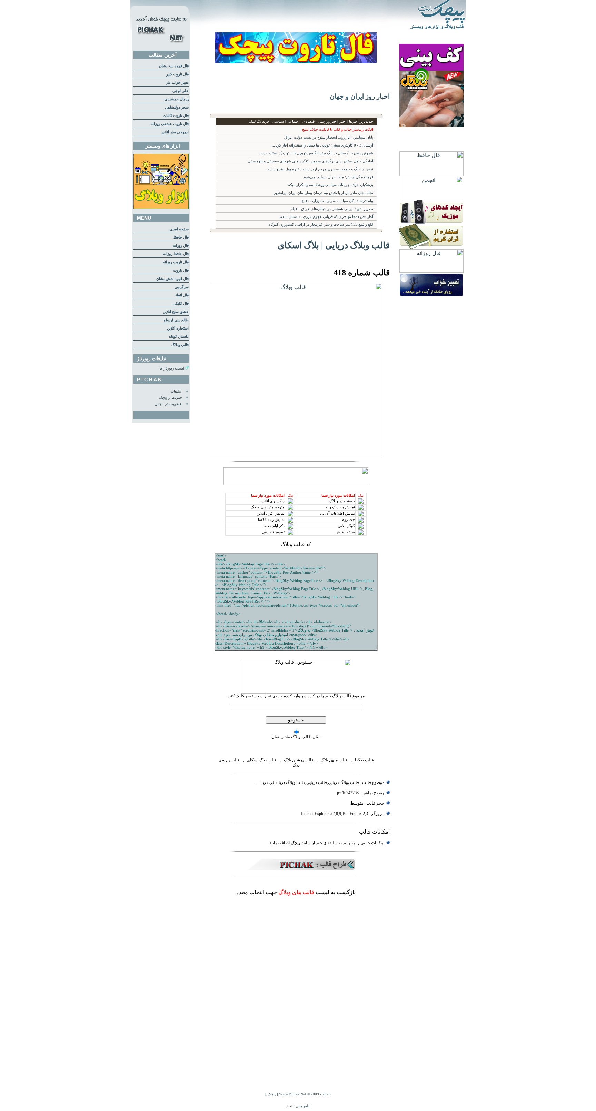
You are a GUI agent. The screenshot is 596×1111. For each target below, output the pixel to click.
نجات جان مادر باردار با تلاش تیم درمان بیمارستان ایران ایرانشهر (323, 193)
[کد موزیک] (431, 222)
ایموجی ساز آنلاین (175, 132)
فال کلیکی (181, 303)
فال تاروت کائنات (176, 116)
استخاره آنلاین (178, 328)
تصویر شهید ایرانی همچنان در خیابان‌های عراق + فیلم (331, 209)
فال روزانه (181, 246)
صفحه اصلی (179, 229)
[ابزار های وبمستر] (161, 208)
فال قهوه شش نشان (172, 279)
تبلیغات (175, 391)
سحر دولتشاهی (177, 107)
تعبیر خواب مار (177, 82)
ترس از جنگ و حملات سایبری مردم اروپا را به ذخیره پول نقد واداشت (319, 169)
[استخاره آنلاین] (431, 247)
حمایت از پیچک (170, 398)
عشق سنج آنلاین (176, 312)
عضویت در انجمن (168, 404)
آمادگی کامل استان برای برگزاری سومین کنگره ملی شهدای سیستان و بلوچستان (310, 161)
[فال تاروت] (296, 61)
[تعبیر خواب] (431, 296)
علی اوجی (180, 91)
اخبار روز (378, 96)
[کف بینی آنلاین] (431, 125)
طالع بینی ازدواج (176, 320)
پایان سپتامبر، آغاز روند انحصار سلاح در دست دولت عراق (328, 137)
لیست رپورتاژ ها (171, 368)
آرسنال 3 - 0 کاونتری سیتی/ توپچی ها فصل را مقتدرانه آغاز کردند (322, 145)
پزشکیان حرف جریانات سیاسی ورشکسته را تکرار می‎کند (330, 185)
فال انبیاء (182, 295)
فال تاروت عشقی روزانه (170, 124)
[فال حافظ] (431, 174)
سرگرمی (182, 287)
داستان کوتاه (179, 337)
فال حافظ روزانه (176, 254)
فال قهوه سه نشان (174, 66)
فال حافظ (181, 237)
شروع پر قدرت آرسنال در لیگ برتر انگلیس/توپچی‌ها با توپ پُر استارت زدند (316, 153)
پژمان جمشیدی (177, 99)
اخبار (289, 1106)
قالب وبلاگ (180, 345)
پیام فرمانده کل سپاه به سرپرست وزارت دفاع (337, 201)
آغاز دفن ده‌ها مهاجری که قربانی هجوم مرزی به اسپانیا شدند (326, 217)
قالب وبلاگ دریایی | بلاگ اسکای (334, 245)
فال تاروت (181, 270)
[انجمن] (431, 198)
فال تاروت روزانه (176, 262)
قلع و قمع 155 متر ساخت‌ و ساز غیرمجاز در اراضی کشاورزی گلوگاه (320, 224)
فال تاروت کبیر (177, 74)
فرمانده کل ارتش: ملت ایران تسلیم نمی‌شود (338, 177)
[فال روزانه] (431, 271)
